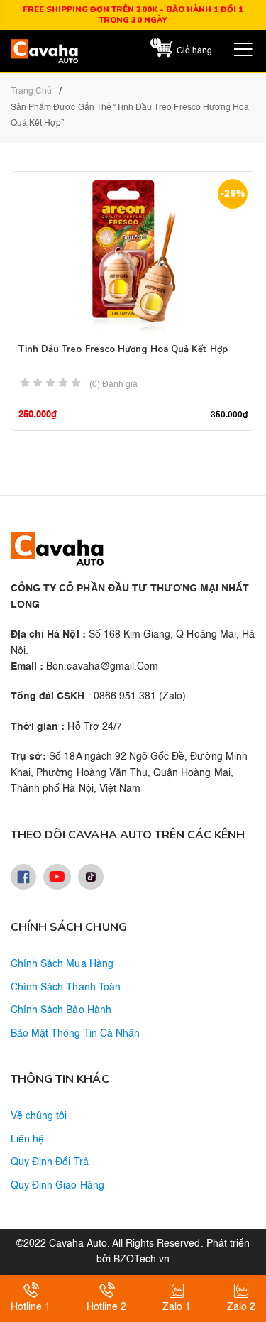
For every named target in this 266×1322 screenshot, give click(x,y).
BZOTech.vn (141, 1259)
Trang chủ (31, 91)
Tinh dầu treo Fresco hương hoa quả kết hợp (123, 349)
